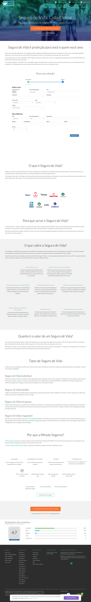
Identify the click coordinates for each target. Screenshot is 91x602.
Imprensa (35, 556)
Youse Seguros (22, 579)
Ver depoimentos (14, 539)
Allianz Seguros (22, 556)
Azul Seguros (21, 558)
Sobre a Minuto (63, 7)
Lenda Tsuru (35, 558)
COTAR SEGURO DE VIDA (45, 28)
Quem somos (35, 552)
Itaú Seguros (21, 564)
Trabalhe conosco (74, 7)
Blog (34, 562)
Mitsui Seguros (22, 571)
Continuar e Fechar (71, 597)
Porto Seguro (22, 573)
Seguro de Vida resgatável (29, 418)
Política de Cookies (32, 598)
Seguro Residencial (9, 558)
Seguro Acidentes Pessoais (10, 554)
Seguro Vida (7, 562)
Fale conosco (75, 2)
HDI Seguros (21, 562)
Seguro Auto (7, 552)
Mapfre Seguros (22, 570)
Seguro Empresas (8, 556)
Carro (45, 7)
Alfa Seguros (21, 552)
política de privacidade (9, 593)
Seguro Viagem (8, 560)
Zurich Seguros (22, 581)
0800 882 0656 (62, 2)
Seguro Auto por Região (38, 564)
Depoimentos (84, 7)
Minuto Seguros (10, 441)
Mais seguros (52, 7)
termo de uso (40, 592)
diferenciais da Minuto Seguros (20, 445)
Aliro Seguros (22, 554)
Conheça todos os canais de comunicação (52, 553)
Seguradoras (21, 583)
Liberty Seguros (22, 568)
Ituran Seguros (22, 566)
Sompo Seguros (22, 575)
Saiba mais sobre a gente (45, 495)
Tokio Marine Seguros (23, 577)
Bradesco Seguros (23, 560)
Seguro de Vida (16, 379)
